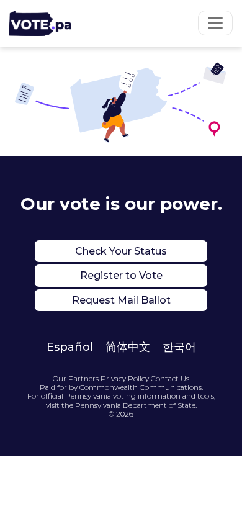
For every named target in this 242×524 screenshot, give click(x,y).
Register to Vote (121, 275)
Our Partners (76, 378)
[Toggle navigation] (215, 23)
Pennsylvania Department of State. (136, 405)
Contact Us (170, 378)
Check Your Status (121, 251)
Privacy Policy (125, 378)
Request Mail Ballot (121, 300)
